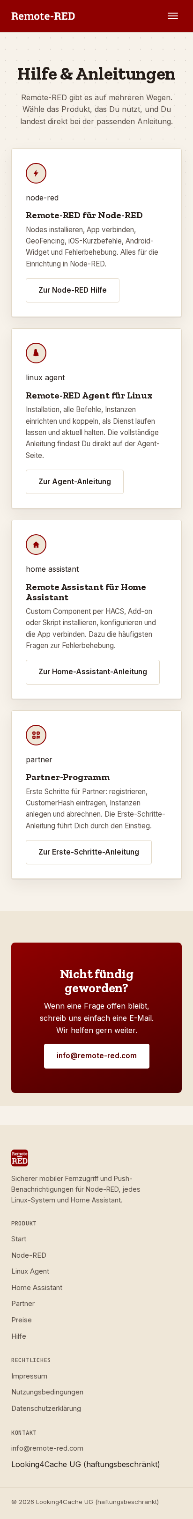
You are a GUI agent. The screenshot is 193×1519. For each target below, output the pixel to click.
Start (18, 1239)
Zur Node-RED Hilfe (72, 290)
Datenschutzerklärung (46, 1408)
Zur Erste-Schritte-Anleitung (88, 852)
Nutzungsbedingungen (47, 1392)
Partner (23, 1303)
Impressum (29, 1376)
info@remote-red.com (97, 1055)
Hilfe (18, 1336)
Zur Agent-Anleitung (74, 481)
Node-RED (28, 1255)
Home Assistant (36, 1287)
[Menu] (173, 16)
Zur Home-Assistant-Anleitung (92, 671)
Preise (21, 1320)
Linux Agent (30, 1271)
